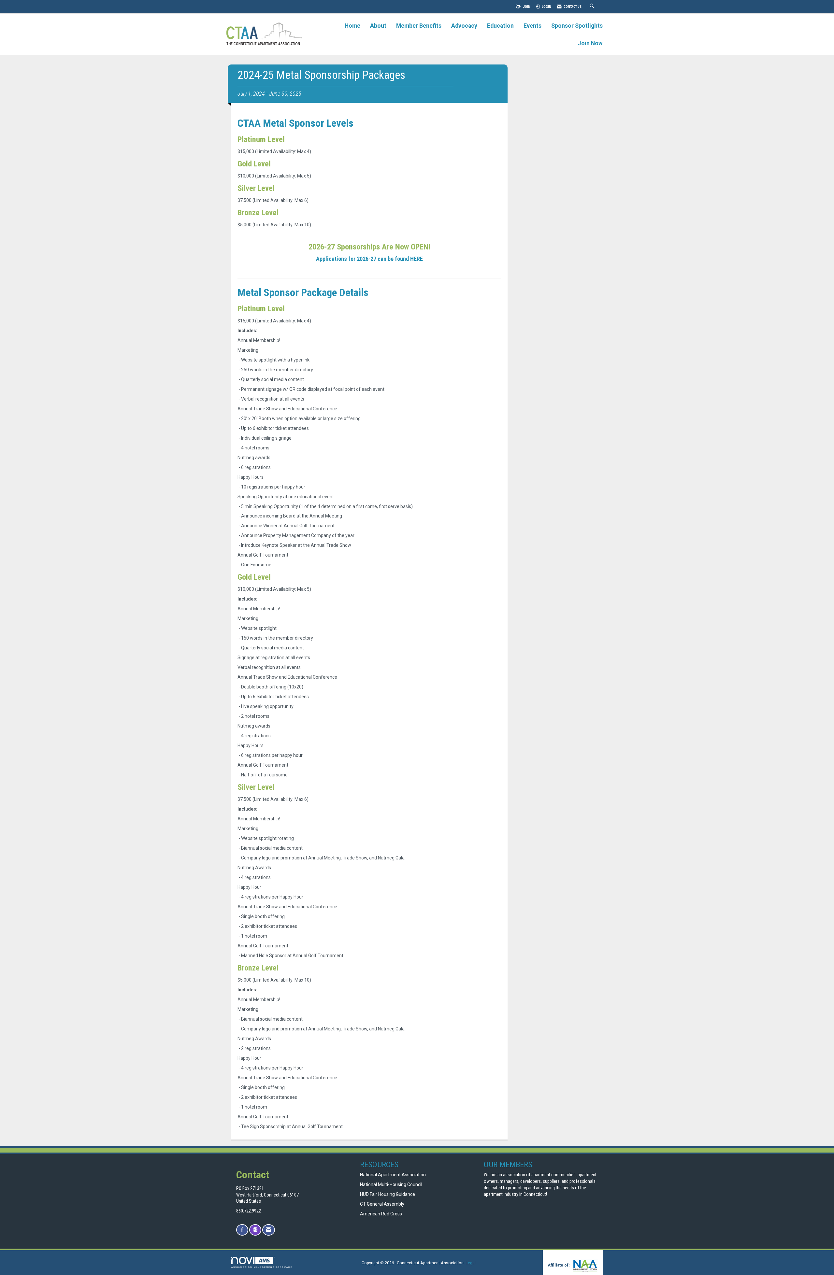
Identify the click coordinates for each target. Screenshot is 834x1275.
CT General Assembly (382, 1204)
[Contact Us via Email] (268, 1230)
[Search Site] (592, 6)
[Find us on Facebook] (242, 1230)
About (378, 25)
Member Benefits (418, 25)
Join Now (590, 43)
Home (352, 25)
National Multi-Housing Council (391, 1184)
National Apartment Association (393, 1174)
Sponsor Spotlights (577, 25)
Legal (471, 1262)
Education (500, 25)
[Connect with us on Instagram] (255, 1230)
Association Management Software (262, 1267)
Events (532, 25)
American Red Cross (381, 1213)
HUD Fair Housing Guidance (387, 1194)
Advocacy (464, 25)
